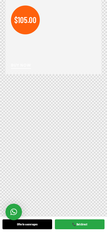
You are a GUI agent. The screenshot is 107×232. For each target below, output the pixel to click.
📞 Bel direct (79, 224)
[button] (13, 212)
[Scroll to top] (96, 209)
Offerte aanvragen (27, 224)
